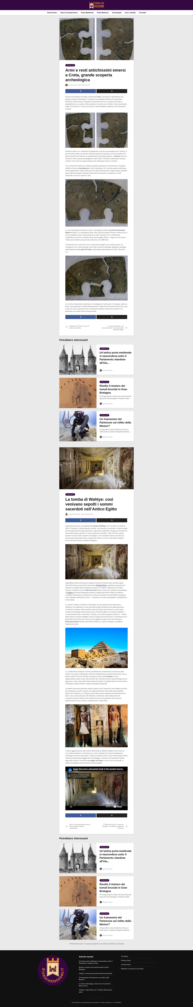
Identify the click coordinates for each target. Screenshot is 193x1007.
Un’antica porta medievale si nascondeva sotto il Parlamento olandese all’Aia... (115, 357)
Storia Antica (52, 13)
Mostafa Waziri (101, 585)
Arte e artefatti (130, 13)
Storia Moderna (103, 13)
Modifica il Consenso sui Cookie (132, 969)
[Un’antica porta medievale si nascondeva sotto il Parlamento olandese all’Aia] (77, 359)
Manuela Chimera (107, 370)
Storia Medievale (87, 13)
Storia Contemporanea (69, 13)
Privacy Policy (126, 960)
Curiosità (142, 13)
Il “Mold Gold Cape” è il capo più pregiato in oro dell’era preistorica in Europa (96, 944)
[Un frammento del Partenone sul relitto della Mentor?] (77, 426)
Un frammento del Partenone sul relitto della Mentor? (115, 422)
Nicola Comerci (72, 85)
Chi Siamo (124, 956)
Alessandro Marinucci (74, 514)
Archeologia (116, 13)
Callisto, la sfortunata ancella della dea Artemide (95, 973)
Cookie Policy (126, 964)
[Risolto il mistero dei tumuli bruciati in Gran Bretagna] (77, 393)
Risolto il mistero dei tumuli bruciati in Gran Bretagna (113, 389)
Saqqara (70, 592)
